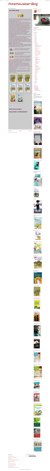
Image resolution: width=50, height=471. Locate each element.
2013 (35, 42)
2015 (35, 40)
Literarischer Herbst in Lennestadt (37, 66)
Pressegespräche (36, 63)
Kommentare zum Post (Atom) (14, 132)
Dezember (36, 43)
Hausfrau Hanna (36, 86)
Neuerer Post (10, 130)
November (36, 44)
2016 (35, 39)
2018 (35, 37)
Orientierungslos (36, 65)
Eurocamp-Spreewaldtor (37, 90)
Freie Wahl (36, 60)
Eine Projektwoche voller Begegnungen (37, 59)
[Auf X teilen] (13, 106)
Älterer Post (30, 130)
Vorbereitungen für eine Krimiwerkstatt (37, 62)
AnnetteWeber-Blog (23, 4)
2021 (35, 34)
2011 (35, 82)
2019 (35, 36)
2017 (35, 38)
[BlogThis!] (12, 106)
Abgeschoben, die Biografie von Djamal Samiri (13, 467)
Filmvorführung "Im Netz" (11, 466)
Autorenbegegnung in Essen (38, 45)
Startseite (20, 130)
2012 (35, 81)
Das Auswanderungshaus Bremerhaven (37, 69)
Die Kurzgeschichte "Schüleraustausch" (12, 457)
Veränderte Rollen (10, 458)
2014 (35, 41)
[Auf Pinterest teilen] (14, 106)
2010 (35, 83)
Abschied (9, 462)
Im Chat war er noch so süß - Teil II (12, 463)
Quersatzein (35, 85)
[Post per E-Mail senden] (10, 106)
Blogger (29, 469)
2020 (35, 35)
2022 (35, 33)
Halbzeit (35, 64)
